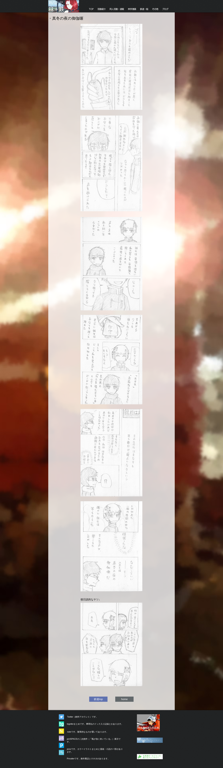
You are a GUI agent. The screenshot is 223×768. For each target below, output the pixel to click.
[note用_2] (61, 731)
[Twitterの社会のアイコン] (61, 716)
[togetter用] (61, 724)
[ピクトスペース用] (61, 738)
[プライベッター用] (61, 752)
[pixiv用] (61, 745)
